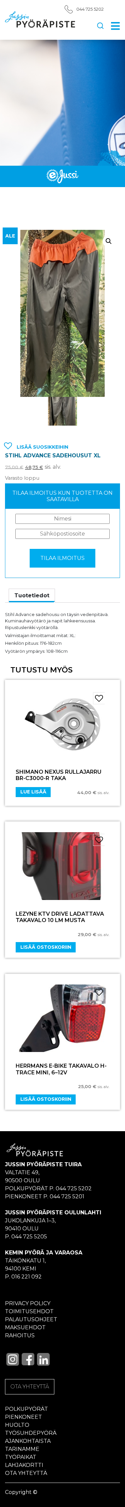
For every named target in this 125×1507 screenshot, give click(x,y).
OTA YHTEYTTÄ (29, 1386)
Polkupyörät (26, 1409)
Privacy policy (27, 1303)
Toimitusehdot (29, 1311)
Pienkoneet (23, 1417)
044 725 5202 (90, 9)
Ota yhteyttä (26, 1473)
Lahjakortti (24, 1465)
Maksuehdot (25, 1327)
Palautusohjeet (31, 1319)
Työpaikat (20, 1457)
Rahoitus (20, 1335)
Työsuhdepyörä (31, 1433)
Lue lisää (33, 791)
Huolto (17, 1425)
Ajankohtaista (28, 1441)
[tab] (32, 596)
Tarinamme (22, 1449)
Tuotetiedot (31, 595)
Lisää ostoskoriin (45, 947)
